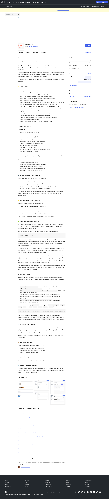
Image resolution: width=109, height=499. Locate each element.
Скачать (88, 45)
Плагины (27, 484)
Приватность (8, 486)
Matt (86, 482)
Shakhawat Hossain (33, 46)
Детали (21, 52)
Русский (18, 492)
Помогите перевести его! (63, 10)
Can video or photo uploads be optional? (27, 425)
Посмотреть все (87, 96)
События (67, 482)
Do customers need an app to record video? (28, 417)
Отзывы (28, 52)
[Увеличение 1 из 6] (31, 381)
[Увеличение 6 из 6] (63, 396)
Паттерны (27, 486)
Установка (35, 52)
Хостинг (7, 484)
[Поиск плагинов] (18, 14)
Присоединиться (68, 480)
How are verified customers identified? (27, 433)
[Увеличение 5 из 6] (63, 381)
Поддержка (88, 52)
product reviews (87, 79)
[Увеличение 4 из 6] (47, 392)
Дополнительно (73, 85)
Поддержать (68, 484)
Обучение (47, 480)
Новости (7, 482)
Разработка (43, 52)
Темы (26, 482)
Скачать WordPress (102, 2)
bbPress (87, 484)
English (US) (88, 73)
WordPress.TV (48, 486)
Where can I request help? (24, 452)
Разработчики (48, 484)
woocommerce (88, 81)
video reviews (81, 81)
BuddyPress (88, 486)
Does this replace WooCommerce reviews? (28, 413)
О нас (6, 480)
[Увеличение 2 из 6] (31, 392)
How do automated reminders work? (26, 441)
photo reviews (88, 76)
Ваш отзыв (71, 96)
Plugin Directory (8, 6)
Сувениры (68, 486)
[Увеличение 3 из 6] (47, 381)
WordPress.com (89, 480)
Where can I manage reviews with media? (27, 445)
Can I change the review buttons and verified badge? (30, 437)
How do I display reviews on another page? (28, 449)
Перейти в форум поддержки (76, 107)
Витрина (27, 480)
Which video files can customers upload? (27, 421)
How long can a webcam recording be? (27, 429)
